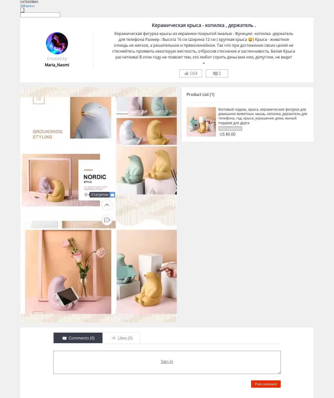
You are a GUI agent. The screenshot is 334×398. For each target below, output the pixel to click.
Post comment (266, 384)
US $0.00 (227, 134)
